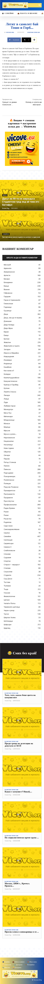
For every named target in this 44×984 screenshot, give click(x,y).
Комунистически (33, 32)
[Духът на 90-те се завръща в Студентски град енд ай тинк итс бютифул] (22, 195)
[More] (34, 40)
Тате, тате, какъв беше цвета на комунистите (20, 696)
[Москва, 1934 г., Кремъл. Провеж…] (22, 863)
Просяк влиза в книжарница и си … (22, 931)
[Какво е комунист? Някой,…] (22, 771)
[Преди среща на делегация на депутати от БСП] (22, 722)
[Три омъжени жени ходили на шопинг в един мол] (22, 226)
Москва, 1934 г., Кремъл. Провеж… (17, 884)
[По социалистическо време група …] (22, 817)
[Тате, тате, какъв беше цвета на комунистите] (22, 674)
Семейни (6, 234)
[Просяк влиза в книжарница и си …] (22, 911)
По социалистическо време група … (22, 837)
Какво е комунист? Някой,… (18, 791)
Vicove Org (10, 32)
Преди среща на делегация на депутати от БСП (19, 744)
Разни (5, 195)
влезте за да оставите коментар (22, 258)
